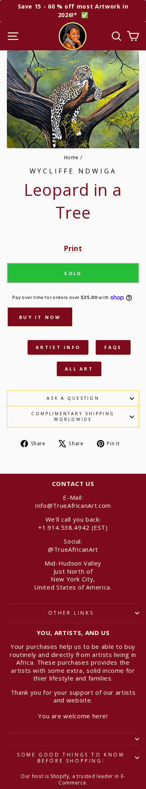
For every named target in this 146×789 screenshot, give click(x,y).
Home (71, 157)
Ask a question (73, 398)
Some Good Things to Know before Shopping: (71, 758)
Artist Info (58, 347)
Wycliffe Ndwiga (73, 171)
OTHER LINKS (71, 612)
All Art (79, 369)
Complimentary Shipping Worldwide (72, 416)
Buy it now (40, 317)
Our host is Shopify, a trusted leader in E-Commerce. (73, 779)
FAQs (113, 347)
